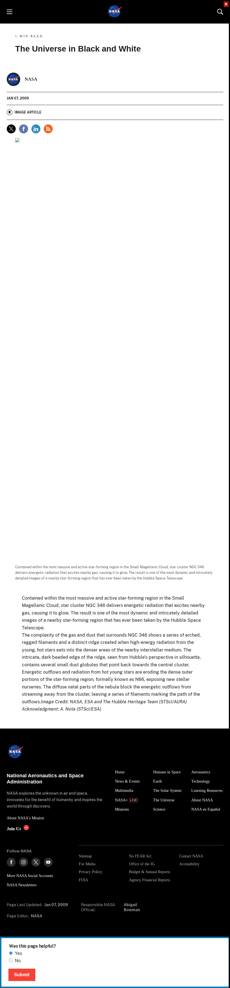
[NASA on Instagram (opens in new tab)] (23, 862)
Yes (18, 953)
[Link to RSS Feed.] (48, 128)
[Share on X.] (11, 128)
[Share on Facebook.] (23, 128)
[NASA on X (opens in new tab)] (35, 862)
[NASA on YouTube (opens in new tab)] (48, 862)
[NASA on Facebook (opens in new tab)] (11, 862)
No (18, 960)
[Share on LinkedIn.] (35, 128)
